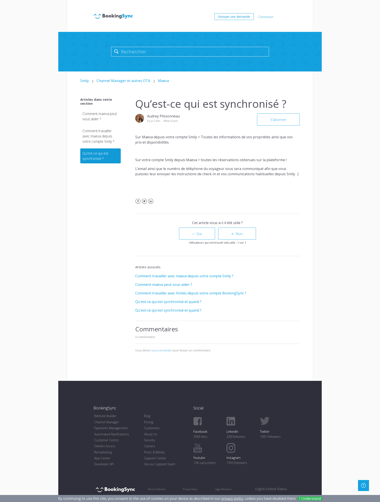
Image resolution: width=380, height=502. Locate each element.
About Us (150, 434)
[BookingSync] (115, 489)
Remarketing (103, 452)
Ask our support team (159, 464)
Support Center (155, 458)
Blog (147, 416)
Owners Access (104, 446)
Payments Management (111, 428)
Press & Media (154, 452)
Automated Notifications (111, 434)
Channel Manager (106, 422)
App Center (102, 458)
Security (149, 440)
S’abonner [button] (278, 119)
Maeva (163, 80)
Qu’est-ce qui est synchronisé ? (95, 156)
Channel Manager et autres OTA (123, 80)
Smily (84, 80)
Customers (152, 428)
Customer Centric (106, 440)
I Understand (310, 498)
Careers (149, 446)
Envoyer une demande (234, 17)
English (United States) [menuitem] (271, 489)
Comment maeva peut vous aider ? (99, 116)
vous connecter (161, 350)
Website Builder (105, 416)
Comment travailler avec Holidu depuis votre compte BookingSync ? (190, 293)
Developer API (104, 464)
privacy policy (232, 498)
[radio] (197, 234)
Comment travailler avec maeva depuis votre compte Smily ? (98, 136)
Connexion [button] (265, 17)
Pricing (148, 422)
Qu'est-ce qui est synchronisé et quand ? (168, 301)
